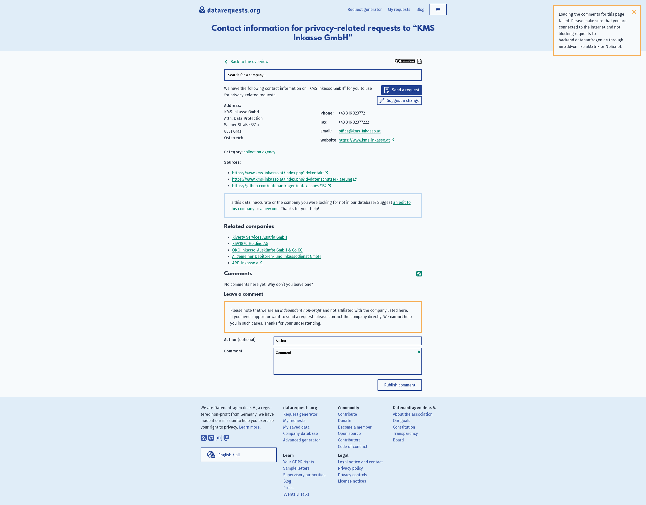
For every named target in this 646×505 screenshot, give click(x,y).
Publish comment (399, 385)
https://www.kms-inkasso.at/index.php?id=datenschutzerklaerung (292, 179)
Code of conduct (352, 446)
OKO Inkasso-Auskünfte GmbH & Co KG (267, 250)
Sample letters (296, 468)
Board (398, 440)
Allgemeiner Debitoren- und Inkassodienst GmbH (276, 256)
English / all (229, 455)
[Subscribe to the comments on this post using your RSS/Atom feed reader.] (419, 273)
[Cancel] (634, 12)
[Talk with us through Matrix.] (219, 436)
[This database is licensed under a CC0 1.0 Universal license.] (405, 61)
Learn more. (250, 427)
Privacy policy (350, 468)
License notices (352, 481)
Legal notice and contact (360, 462)
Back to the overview (248, 61)
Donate (344, 420)
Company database (300, 433)
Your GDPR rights (298, 462)
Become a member (355, 427)
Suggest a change (403, 100)
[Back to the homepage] (229, 11)
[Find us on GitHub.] (211, 436)
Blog (420, 9)
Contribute (347, 414)
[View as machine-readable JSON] (419, 61)
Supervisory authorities (304, 474)
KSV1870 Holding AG (250, 243)
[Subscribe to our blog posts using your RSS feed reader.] (204, 436)
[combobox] (323, 75)
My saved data (296, 427)
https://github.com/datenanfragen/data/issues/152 (279, 185)
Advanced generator (301, 440)
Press (288, 487)
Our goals (401, 420)
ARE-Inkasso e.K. (247, 263)
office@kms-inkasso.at (360, 131)
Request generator (364, 9)
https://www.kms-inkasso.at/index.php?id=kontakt (278, 173)
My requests (399, 9)
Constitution (404, 427)
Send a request (405, 90)
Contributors (349, 440)
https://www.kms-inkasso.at (364, 140)
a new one (269, 208)
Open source (349, 433)
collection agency (259, 152)
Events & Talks (296, 494)
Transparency (405, 433)
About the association (413, 414)
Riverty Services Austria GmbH (259, 237)
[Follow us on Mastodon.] (226, 436)
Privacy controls (352, 474)
